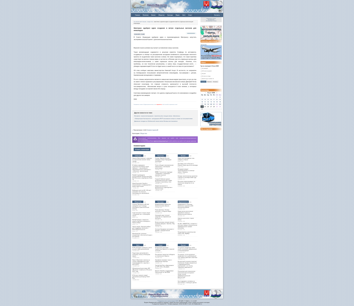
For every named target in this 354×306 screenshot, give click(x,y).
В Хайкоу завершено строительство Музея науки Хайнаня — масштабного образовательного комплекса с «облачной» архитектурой (141, 168)
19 (208, 104)
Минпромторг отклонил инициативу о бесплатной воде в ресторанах (142, 234)
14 (214, 102)
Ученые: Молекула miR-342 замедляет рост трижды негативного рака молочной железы (140, 206)
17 (202, 104)
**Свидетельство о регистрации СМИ (167, 301)
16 (220, 102)
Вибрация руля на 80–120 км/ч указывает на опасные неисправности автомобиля (141, 191)
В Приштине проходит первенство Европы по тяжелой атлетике (164, 249)
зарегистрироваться (160, 141)
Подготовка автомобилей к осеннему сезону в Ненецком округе (141, 254)
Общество (161, 15)
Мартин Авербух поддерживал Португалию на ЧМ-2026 (164, 271)
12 (208, 102)
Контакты (217, 15)
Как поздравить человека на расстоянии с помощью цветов (187, 281)
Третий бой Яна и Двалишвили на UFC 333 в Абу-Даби (164, 266)
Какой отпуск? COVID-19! (208, 78)
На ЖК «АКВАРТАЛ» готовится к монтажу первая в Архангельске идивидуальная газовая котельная (187, 226)
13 (211, 102)
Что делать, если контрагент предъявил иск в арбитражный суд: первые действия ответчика (187, 255)
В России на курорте (207, 71)
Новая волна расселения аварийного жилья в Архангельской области (185, 212)
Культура (170, 15)
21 (214, 104)
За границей (205, 68)
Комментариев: (152, 130)
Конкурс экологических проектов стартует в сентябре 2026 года (187, 176)
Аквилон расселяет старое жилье (186, 218)
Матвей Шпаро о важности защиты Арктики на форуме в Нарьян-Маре (141, 221)
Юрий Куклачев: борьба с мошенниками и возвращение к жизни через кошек (141, 184)
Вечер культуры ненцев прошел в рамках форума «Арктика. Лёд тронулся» (165, 223)
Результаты (209, 81)
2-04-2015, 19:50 (139, 34)
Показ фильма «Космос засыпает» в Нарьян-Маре (163, 210)
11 (205, 102)
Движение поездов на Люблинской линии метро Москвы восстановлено (156, 121)
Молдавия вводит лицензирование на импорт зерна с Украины (186, 170)
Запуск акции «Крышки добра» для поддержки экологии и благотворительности (141, 228)
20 (211, 104)
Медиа (177, 15)
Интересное (211, 19)
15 (217, 102)
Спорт (190, 15)
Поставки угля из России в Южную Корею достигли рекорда (188, 164)
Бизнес (153, 15)
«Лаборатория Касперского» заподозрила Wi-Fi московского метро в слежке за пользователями (163, 118)
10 (202, 102)
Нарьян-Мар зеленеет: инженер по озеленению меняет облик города (142, 159)
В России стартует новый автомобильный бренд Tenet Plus (141, 276)
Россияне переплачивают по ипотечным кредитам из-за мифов (186, 182)
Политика (145, 15)
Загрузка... (204, 45)
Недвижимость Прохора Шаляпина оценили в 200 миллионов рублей (185, 205)
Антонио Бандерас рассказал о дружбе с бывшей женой (164, 229)
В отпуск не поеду (206, 76)
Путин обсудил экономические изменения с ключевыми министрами (164, 166)
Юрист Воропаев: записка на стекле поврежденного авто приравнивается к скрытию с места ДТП (141, 262)
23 (220, 104)
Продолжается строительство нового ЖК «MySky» (187, 232)
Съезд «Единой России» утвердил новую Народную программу (163, 159)
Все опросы (215, 81)
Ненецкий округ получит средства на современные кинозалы (163, 216)
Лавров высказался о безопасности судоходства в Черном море (163, 187)
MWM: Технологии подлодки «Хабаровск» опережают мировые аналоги (163, 173)
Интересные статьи (211, 20)
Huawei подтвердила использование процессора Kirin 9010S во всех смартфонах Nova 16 (142, 177)
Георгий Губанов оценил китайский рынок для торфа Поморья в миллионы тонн (163, 180)
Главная (137, 15)
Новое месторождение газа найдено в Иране (186, 159)
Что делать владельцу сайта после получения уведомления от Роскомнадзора (187, 249)
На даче (204, 73)
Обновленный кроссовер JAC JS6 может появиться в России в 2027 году (142, 269)
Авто (183, 15)
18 (205, 104)
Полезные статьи (211, 18)
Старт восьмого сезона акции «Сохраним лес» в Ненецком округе (141, 214)
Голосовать (203, 81)
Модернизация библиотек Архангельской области (163, 205)
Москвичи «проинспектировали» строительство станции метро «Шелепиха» (157, 116)
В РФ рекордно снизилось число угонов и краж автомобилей (142, 248)
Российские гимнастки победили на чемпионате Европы (165, 255)
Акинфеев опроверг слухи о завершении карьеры (163, 260)
